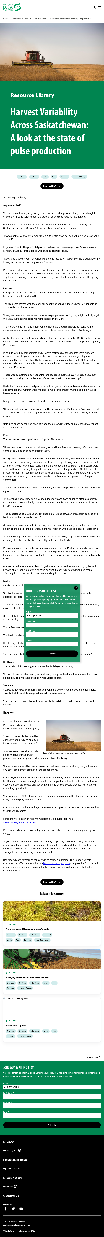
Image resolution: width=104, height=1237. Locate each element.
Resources (16, 19)
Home (5, 19)
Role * (5, 1083)
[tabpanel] (52, 923)
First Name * (8, 1093)
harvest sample (51, 863)
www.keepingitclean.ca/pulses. (20, 822)
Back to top (92, 1057)
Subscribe (52, 1125)
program (65, 863)
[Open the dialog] (96, 7)
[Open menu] (99, 7)
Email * (6, 1112)
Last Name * (8, 1102)
